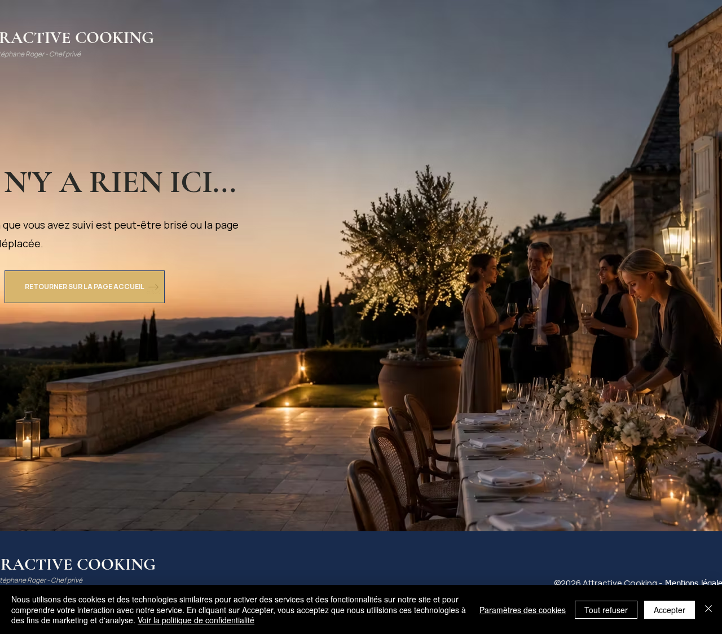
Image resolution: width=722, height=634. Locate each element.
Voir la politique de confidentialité (196, 620)
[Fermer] (708, 609)
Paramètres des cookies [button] (522, 609)
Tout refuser (606, 609)
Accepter (669, 609)
